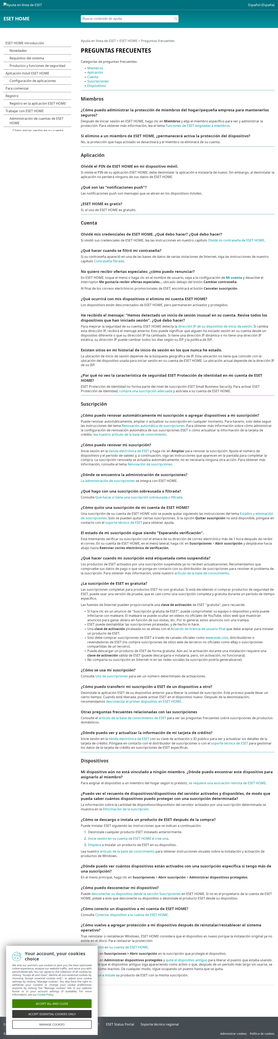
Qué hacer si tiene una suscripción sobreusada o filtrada (138, 497)
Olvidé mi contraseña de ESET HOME (236, 240)
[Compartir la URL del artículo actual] (260, 49)
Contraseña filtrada (109, 261)
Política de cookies (262, 1034)
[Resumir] (272, 49)
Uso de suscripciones (111, 676)
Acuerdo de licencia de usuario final (198, 629)
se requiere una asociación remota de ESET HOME (227, 783)
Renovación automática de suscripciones (153, 425)
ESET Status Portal (120, 1024)
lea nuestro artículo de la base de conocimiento (129, 434)
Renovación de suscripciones (150, 464)
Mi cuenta (234, 277)
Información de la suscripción (126, 809)
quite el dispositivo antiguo (186, 960)
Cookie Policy (45, 994)
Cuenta (92, 77)
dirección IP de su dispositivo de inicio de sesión (215, 326)
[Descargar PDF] (266, 49)
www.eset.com (217, 637)
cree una (161, 838)
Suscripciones (98, 81)
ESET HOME (16, 18)
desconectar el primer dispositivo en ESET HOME (143, 701)
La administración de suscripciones (108, 481)
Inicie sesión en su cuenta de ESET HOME (119, 838)
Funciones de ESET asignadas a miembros (198, 125)
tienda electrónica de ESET (129, 451)
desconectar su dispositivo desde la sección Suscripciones (136, 894)
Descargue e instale (100, 975)
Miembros (95, 68)
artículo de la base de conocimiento (201, 573)
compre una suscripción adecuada (145, 391)
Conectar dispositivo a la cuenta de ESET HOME (131, 915)
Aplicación (95, 72)
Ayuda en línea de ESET (98, 41)
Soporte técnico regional (160, 1024)
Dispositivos (96, 85)
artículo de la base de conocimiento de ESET (132, 718)
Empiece (94, 845)
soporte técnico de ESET (123, 522)
